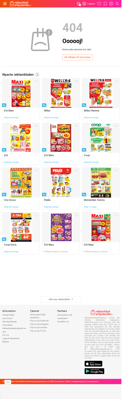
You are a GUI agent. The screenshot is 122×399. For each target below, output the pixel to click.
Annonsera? (7, 318)
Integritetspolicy (79, 381)
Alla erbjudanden (9, 321)
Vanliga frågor (8, 315)
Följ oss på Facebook (39, 321)
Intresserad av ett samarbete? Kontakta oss (64, 318)
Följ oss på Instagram (39, 324)
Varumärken (7, 325)
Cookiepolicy (92, 381)
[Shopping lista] (111, 3)
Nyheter (5, 342)
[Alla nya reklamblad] (37, 74)
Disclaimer (59, 381)
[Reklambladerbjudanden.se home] (20, 4)
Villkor (68, 381)
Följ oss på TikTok (38, 331)
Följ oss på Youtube (38, 327)
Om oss (5, 335)
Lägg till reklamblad (10, 338)
